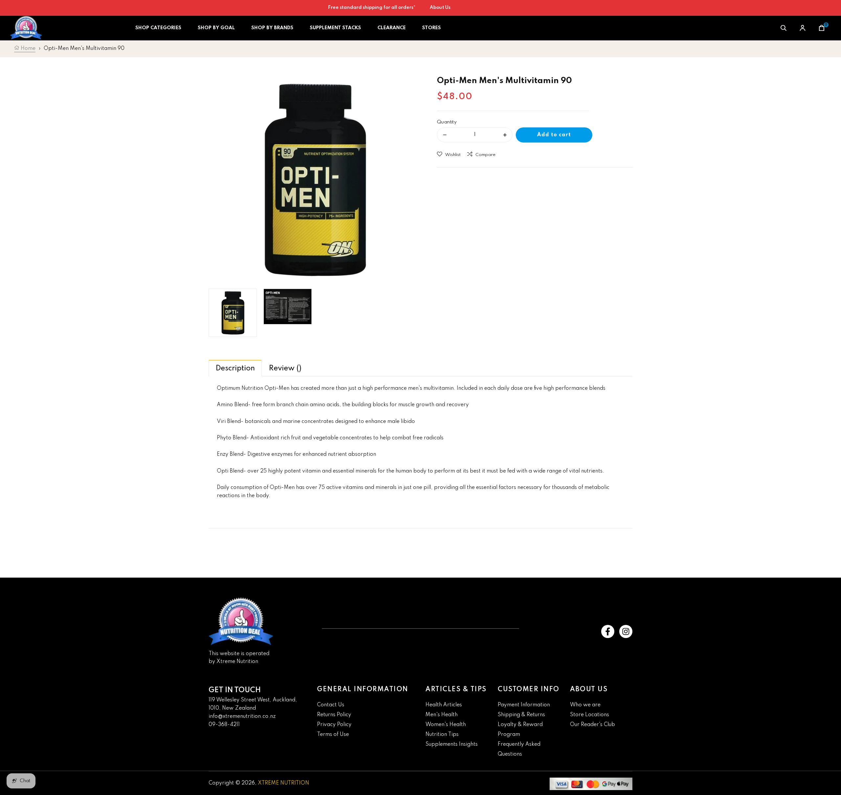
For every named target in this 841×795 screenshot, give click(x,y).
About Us (440, 7)
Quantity (447, 122)
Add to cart (554, 135)
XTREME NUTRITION (283, 783)
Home (27, 48)
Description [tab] (235, 368)
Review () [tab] (285, 368)
